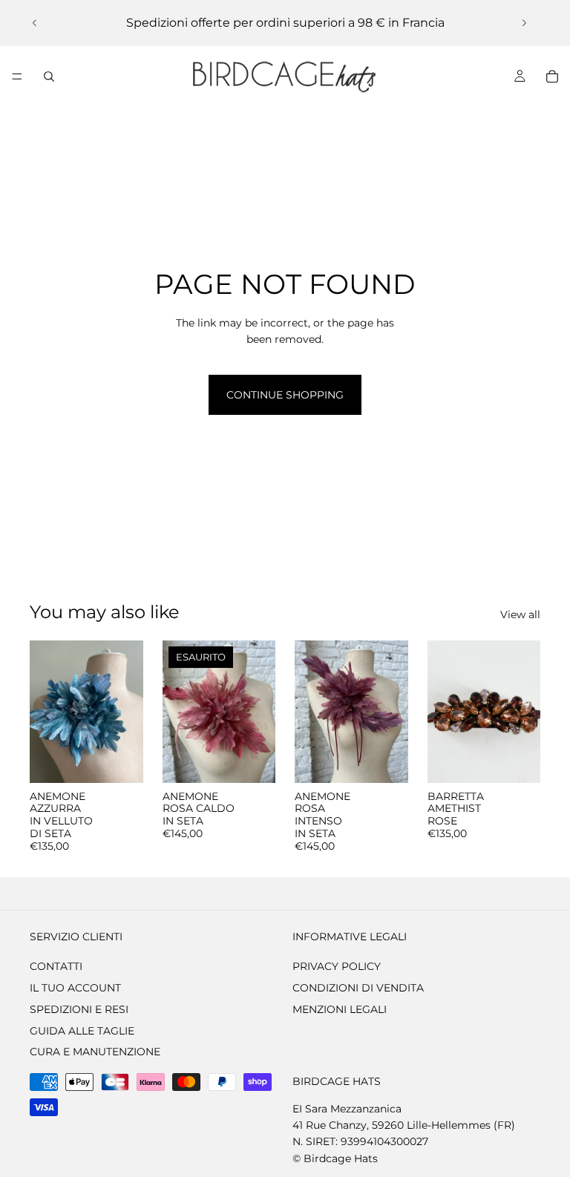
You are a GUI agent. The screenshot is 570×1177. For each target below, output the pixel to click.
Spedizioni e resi (79, 1008)
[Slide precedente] (35, 23)
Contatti (56, 966)
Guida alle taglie (82, 1030)
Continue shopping (285, 394)
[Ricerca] (49, 76)
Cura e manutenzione (95, 1051)
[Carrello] (552, 76)
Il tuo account (75, 987)
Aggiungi (133, 760)
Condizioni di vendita (358, 987)
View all (520, 614)
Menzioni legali (339, 1008)
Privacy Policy (336, 966)
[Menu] (17, 76)
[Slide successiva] (524, 23)
